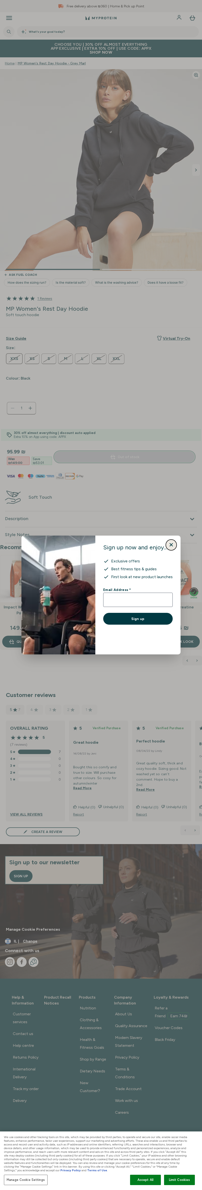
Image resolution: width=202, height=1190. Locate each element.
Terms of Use (97, 1170)
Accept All (145, 1180)
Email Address (117, 590)
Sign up (137, 619)
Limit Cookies (179, 1180)
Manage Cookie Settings (26, 1180)
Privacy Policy (70, 1170)
